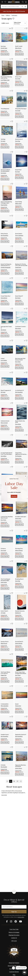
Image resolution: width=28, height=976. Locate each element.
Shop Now (14, 496)
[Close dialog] (25, 476)
